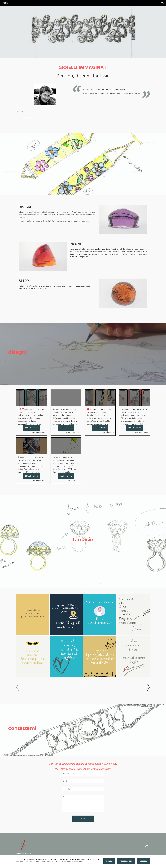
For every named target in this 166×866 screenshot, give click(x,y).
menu (5, 2)
